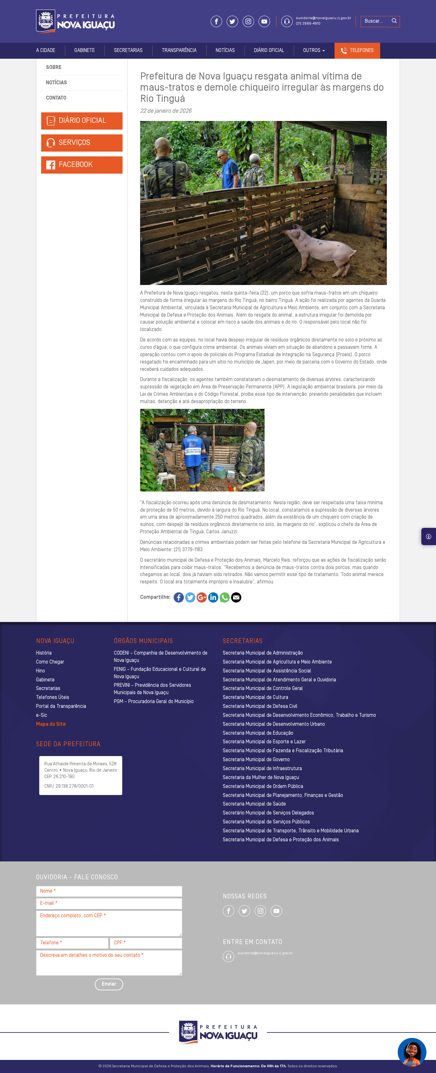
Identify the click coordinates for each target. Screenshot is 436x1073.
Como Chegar (50, 662)
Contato (56, 98)
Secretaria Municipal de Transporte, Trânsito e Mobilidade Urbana (291, 831)
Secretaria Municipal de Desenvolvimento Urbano (274, 724)
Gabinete (84, 50)
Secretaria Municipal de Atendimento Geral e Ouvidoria (279, 680)
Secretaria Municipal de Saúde (254, 804)
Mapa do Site (51, 724)
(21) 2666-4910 (308, 24)
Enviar (109, 984)
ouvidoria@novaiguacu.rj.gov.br (323, 18)
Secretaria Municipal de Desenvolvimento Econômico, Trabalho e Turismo (299, 715)
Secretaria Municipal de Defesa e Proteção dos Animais (281, 840)
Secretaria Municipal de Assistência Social (267, 671)
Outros (312, 50)
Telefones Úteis (52, 697)
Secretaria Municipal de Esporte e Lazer (264, 742)
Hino (40, 671)
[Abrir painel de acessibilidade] (428, 536)
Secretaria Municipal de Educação (258, 733)
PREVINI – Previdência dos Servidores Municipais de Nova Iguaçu (152, 689)
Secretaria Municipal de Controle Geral (263, 688)
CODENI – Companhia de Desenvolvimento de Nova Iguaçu (160, 657)
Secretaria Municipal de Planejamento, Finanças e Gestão (283, 795)
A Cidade (45, 50)
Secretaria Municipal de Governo (256, 759)
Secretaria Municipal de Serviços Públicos (266, 822)
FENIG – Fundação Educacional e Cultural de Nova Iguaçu (160, 673)
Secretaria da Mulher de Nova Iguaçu (261, 777)
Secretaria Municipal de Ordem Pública (263, 786)
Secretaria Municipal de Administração (263, 653)
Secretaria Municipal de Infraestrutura (262, 768)
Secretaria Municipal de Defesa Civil (260, 706)
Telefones (362, 50)
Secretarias (128, 50)
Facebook (76, 165)
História (44, 653)
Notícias (225, 50)
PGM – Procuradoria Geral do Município (154, 701)
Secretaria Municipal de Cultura (255, 697)
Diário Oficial (269, 50)
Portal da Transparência (61, 706)
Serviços (73, 143)
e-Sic (41, 715)
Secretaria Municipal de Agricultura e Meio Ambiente (277, 662)
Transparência (179, 50)
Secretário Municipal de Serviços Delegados (268, 813)
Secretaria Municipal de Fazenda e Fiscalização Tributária (283, 751)
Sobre (54, 67)
